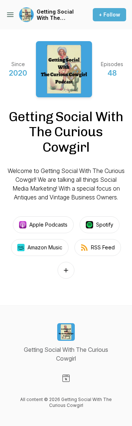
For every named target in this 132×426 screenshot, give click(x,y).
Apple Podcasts (48, 224)
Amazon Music (44, 247)
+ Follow (109, 14)
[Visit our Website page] (66, 378)
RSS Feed (103, 247)
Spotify (104, 224)
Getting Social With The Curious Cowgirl (55, 14)
